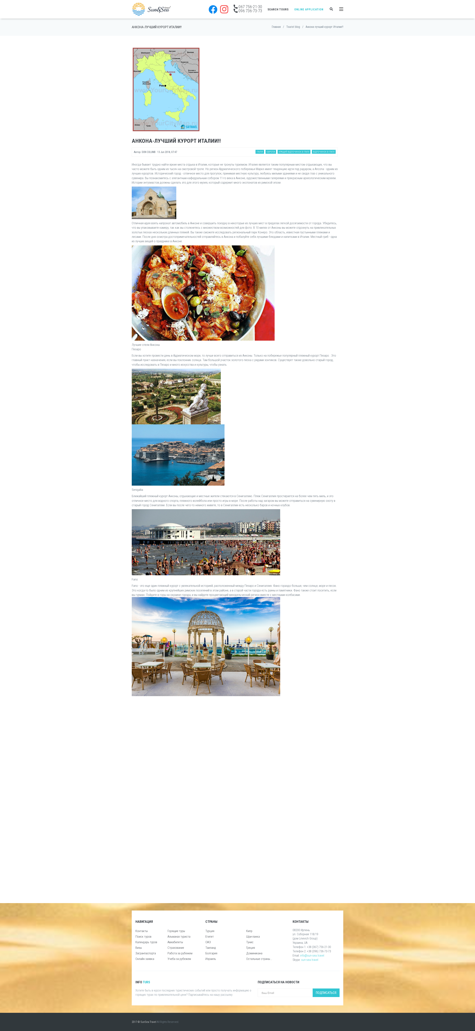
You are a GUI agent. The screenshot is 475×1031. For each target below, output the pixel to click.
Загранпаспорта (145, 953)
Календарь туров (146, 942)
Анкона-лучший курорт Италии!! (324, 27)
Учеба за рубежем (179, 959)
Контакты (141, 931)
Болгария (211, 953)
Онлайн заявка (144, 959)
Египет (209, 936)
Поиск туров (143, 936)
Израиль (210, 959)
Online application (308, 9)
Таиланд (210, 948)
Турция (209, 931)
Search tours (278, 9)
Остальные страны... (259, 959)
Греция (250, 948)
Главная (276, 27)
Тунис (249, 942)
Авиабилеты (175, 942)
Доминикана (254, 953)
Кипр (249, 931)
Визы (138, 948)
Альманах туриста (179, 936)
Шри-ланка (253, 936)
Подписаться (326, 993)
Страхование (176, 948)
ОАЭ (208, 942)
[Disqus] (235, 748)
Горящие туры (176, 931)
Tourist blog (293, 27)
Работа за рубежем (180, 953)
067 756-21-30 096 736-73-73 (250, 8)
